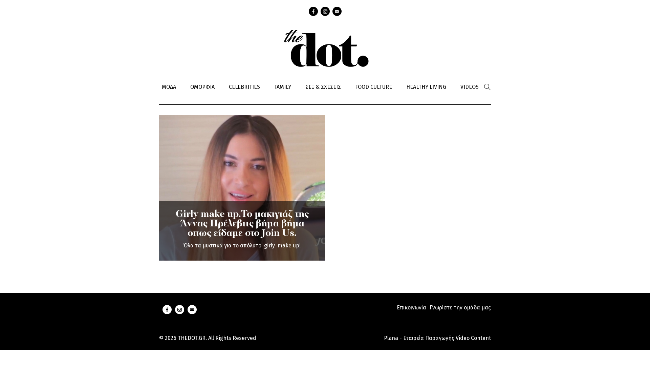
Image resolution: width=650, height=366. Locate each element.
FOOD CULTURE (373, 87)
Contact (337, 11)
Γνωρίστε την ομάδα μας (460, 307)
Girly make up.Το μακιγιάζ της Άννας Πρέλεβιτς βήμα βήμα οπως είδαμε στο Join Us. (242, 224)
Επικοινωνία (411, 307)
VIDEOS (469, 87)
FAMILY (282, 87)
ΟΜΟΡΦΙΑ (202, 87)
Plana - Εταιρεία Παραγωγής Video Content (437, 338)
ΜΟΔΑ (169, 87)
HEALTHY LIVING (426, 87)
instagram (325, 11)
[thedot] (325, 47)
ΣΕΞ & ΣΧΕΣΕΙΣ (323, 87)
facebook (313, 11)
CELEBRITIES (244, 87)
